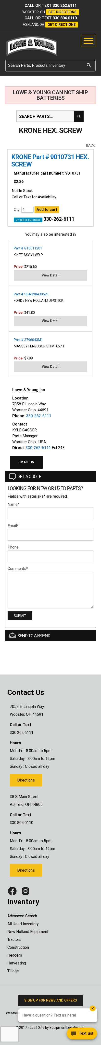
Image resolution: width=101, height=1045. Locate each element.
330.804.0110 (65, 18)
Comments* (18, 568)
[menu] (88, 41)
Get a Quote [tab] (29, 476)
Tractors (14, 939)
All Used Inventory (23, 923)
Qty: (17, 209)
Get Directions (62, 12)
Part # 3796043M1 (28, 340)
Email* (13, 525)
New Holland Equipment (27, 931)
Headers (14, 955)
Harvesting (16, 963)
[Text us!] (64, 1035)
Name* (13, 504)
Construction (18, 947)
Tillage (13, 971)
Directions (26, 780)
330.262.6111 (65, 5)
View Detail (51, 275)
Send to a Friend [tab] (33, 635)
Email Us (26, 462)
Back (90, 145)
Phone (13, 547)
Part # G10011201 (28, 248)
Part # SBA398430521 (31, 294)
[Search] (89, 65)
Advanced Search (22, 916)
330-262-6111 (58, 219)
